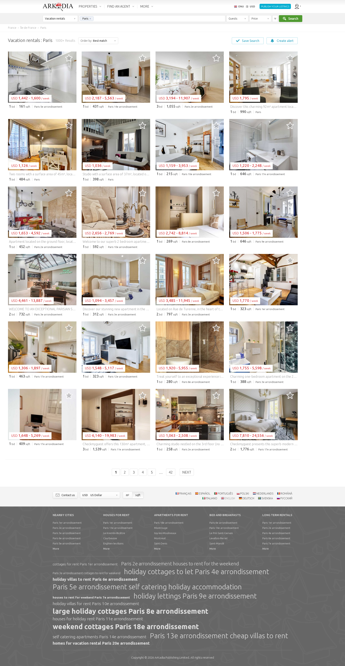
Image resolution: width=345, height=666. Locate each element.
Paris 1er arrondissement (67, 522)
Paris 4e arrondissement (276, 533)
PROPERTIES (88, 6)
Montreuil (160, 538)
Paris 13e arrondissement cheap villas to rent (219, 636)
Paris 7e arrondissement (276, 543)
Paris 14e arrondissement (224, 527)
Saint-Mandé (216, 543)
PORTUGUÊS (225, 493)
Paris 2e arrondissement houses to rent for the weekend (180, 563)
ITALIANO (211, 498)
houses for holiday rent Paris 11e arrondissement (98, 618)
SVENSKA (267, 498)
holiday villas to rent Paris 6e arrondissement (95, 579)
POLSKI (244, 493)
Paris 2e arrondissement (67, 527)
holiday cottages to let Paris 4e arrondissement (196, 572)
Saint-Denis (160, 543)
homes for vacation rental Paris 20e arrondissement (101, 643)
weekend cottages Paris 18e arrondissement (126, 626)
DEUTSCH (248, 498)
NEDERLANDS (264, 493)
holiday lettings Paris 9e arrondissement (195, 596)
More (56, 548)
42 (171, 472)
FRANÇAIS (185, 493)
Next (186, 472)
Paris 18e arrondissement (168, 522)
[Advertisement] (321, 92)
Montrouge (161, 527)
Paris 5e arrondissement (67, 543)
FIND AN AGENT (118, 6)
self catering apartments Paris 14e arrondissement (99, 636)
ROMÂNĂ (286, 493)
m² (127, 495)
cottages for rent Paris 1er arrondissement (85, 564)
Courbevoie (110, 538)
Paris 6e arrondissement (67, 538)
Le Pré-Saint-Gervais (221, 533)
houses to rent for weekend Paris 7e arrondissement (91, 597)
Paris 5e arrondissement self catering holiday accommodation (147, 587)
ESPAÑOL (204, 493)
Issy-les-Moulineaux (165, 533)
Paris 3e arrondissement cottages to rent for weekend (86, 573)
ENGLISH (230, 498)
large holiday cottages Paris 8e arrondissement (130, 611)
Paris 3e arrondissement (67, 533)
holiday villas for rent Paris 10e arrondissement (96, 603)
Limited (172, 657)
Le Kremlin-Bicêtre (114, 533)
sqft (137, 495)
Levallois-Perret (218, 538)
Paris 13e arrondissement (118, 527)
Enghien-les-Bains (113, 543)
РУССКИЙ (286, 498)
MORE (144, 6)
